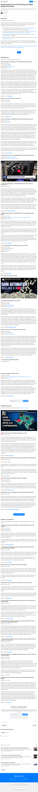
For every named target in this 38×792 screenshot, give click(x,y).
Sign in (35, 1)
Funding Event (8, 530)
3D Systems (23, 45)
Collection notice (26, 784)
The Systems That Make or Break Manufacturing (11, 755)
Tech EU (8, 675)
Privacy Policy (26, 717)
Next (34, 725)
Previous (4, 725)
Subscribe (31, 1)
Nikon (12, 157)
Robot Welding (8, 122)
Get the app (24, 787)
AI (18, 158)
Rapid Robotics (11, 306)
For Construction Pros (11, 210)
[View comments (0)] (4, 16)
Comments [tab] (3, 732)
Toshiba (9, 218)
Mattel (9, 67)
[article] (19, 750)
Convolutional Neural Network (22, 376)
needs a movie (31, 45)
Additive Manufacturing (9, 66)
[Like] (2, 16)
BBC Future (8, 116)
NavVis (14, 157)
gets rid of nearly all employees (24, 32)
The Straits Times (10, 490)
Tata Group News (10, 455)
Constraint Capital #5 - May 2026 (8, 762)
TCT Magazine (9, 96)
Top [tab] (2, 745)
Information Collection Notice (18, 717)
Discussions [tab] (8, 745)
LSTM (30, 376)
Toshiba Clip (9, 243)
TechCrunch (9, 580)
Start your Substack (16, 787)
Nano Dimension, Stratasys (15, 45)
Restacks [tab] (7, 732)
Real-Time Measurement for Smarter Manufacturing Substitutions (14, 747)
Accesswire (8, 702)
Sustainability (7, 249)
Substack (14, 789)
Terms (22, 784)
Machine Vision (14, 158)
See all (3, 769)
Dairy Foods (8, 273)
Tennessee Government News (12, 509)
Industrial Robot (8, 305)
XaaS (13, 305)
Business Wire (9, 636)
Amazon (9, 378)
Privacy (19, 784)
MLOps (6, 217)
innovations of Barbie (19, 47)
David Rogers (5, 12)
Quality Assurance (20, 217)
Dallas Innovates (9, 544)
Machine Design (9, 357)
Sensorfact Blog (9, 618)
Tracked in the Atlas (24, 407)
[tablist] (5, 733)
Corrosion (14, 217)
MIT (9, 361)
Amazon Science (9, 395)
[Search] (36, 745)
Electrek (8, 475)
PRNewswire (9, 598)
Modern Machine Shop (11, 327)
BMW (9, 157)
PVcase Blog (9, 562)
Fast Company (9, 153)
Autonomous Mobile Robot (10, 376)
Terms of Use (24, 716)
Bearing (9, 217)
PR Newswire (9, 652)
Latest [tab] (5, 745)
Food (7, 251)
